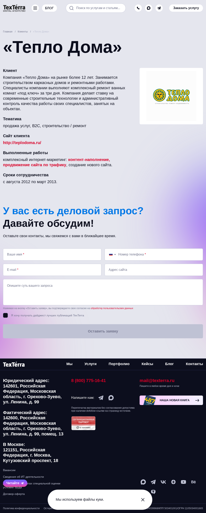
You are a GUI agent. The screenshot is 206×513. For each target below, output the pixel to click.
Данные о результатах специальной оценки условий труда (31, 485)
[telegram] (159, 8)
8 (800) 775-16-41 (88, 380)
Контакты (194, 364)
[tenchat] (153, 492)
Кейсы (147, 364)
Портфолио (119, 364)
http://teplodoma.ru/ (22, 142)
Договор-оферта (14, 493)
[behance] (193, 482)
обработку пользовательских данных (112, 308)
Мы (69, 364)
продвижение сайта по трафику (34, 165)
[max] (148, 8)
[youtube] (183, 482)
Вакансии (9, 470)
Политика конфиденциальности (21, 508)
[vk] (163, 482)
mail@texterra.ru (157, 380)
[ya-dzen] (173, 482)
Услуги (90, 364)
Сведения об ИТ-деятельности (23, 476)
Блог (169, 364)
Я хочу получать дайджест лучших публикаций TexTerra (47, 315)
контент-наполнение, (89, 159)
